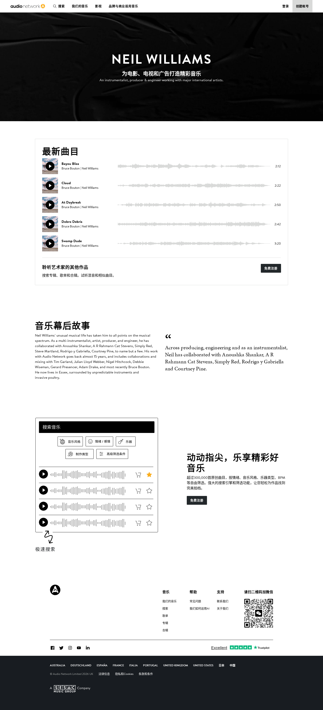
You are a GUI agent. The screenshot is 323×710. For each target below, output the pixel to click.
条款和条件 (146, 674)
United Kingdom (175, 665)
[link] (28, 6)
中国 (232, 665)
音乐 (166, 591)
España (102, 665)
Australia (57, 665)
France (118, 665)
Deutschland (81, 665)
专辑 (165, 623)
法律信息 (104, 674)
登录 (285, 6)
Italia (133, 665)
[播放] (50, 166)
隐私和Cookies (124, 674)
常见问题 (195, 601)
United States (203, 665)
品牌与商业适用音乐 (123, 6)
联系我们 (222, 601)
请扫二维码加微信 (258, 591)
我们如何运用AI (200, 608)
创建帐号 (302, 6)
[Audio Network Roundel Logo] (55, 590)
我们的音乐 (80, 6)
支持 (220, 591)
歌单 (165, 616)
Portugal (150, 665)
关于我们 (222, 608)
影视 (98, 6)
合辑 (165, 630)
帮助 (193, 591)
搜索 (61, 6)
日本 (221, 665)
